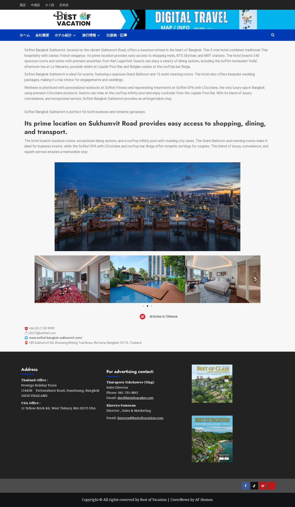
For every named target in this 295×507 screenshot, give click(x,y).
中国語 (35, 5)
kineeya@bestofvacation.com (140, 418)
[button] (39, 279)
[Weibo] (142, 316)
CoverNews (179, 499)
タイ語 (49, 5)
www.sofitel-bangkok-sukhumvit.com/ (55, 338)
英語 (23, 5)
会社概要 (42, 35)
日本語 (63, 5)
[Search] (273, 35)
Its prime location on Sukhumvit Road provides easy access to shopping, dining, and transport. (145, 127)
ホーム (25, 35)
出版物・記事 (116, 35)
